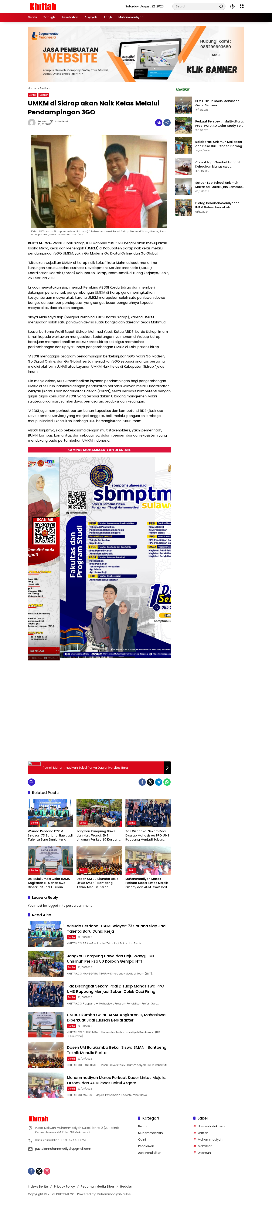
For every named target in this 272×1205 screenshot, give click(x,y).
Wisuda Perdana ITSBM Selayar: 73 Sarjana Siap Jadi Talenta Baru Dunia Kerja (50, 835)
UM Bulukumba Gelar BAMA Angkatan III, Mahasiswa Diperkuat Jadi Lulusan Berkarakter (49, 883)
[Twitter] (150, 782)
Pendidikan (146, 1146)
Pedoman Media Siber (97, 1186)
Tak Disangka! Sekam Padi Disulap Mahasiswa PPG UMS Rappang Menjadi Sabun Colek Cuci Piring (147, 835)
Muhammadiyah (150, 1133)
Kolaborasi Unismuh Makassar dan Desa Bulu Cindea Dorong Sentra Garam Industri (218, 144)
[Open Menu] (241, 6)
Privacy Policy (64, 1186)
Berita (32, 95)
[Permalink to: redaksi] (33, 123)
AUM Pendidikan (149, 1153)
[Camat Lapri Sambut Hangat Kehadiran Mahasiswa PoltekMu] (183, 166)
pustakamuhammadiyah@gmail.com (63, 1149)
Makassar (205, 1146)
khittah (203, 1133)
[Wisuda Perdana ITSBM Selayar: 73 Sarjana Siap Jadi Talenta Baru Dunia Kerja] (50, 813)
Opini (142, 1139)
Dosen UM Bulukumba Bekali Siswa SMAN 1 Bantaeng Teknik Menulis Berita (98, 883)
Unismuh (204, 1153)
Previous (153, 748)
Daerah (44, 95)
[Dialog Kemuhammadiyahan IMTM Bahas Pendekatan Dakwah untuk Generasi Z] (183, 207)
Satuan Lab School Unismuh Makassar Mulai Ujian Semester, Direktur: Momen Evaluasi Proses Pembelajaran (219, 185)
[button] (221, 6)
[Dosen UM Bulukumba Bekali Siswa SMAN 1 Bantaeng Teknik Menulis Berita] (99, 860)
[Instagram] (47, 1171)
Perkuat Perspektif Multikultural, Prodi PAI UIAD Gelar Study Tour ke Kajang (219, 124)
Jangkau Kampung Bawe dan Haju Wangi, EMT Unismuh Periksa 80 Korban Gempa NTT (97, 835)
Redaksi (126, 1186)
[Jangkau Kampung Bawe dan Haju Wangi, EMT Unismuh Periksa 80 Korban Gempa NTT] (99, 813)
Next (162, 748)
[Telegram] (158, 782)
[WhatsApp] (167, 782)
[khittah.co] (65, 6)
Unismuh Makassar (211, 1126)
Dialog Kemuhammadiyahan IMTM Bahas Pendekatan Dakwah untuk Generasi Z (217, 205)
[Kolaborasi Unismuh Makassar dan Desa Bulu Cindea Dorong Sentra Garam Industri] (183, 145)
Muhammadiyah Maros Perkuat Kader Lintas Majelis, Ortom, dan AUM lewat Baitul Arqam (147, 883)
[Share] (167, 122)
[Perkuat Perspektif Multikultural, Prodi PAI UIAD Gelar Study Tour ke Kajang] (183, 125)
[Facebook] (142, 782)
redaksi (42, 121)
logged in (54, 905)
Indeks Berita (38, 1186)
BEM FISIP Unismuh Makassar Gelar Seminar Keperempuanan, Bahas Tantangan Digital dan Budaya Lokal (219, 103)
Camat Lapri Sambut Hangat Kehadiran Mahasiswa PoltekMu (217, 165)
